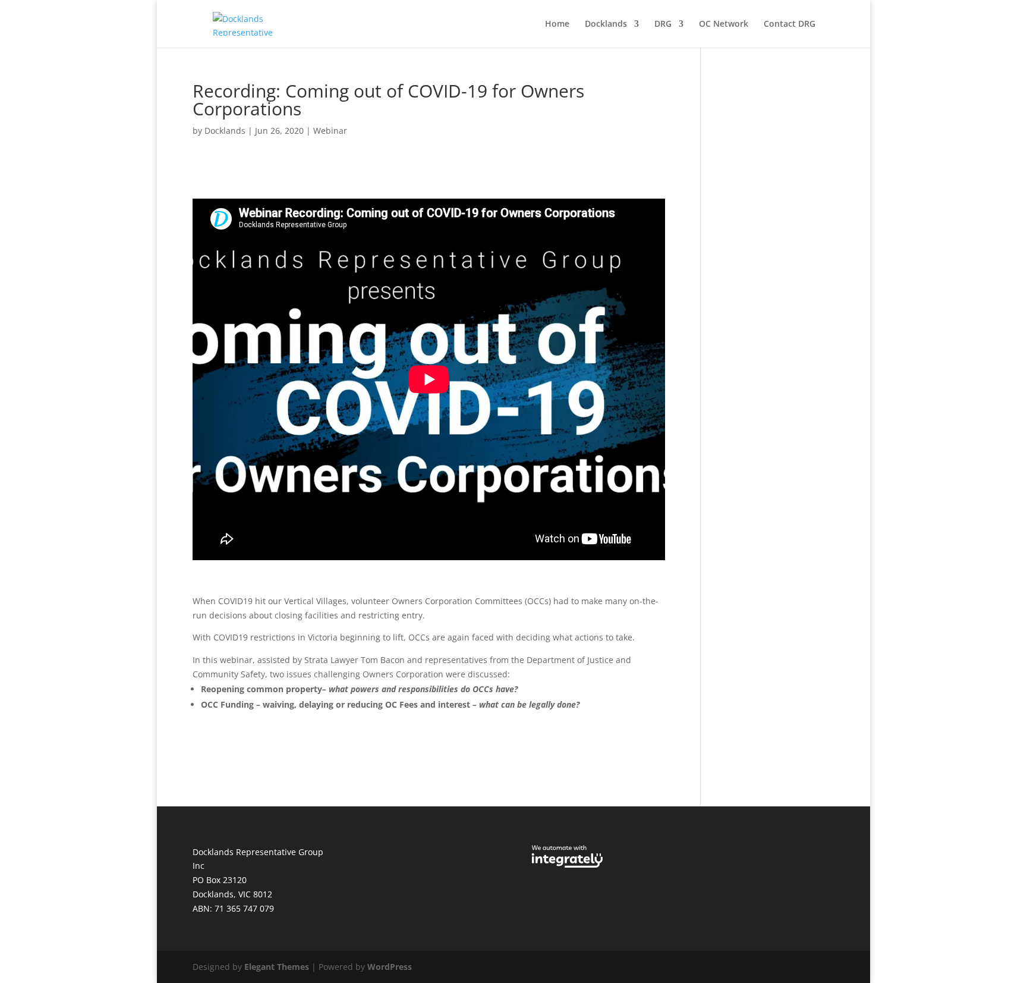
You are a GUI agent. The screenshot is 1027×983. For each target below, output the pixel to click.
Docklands (606, 24)
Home (557, 24)
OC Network (723, 24)
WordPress (389, 966)
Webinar (330, 130)
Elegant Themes (276, 966)
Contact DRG (789, 24)
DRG (663, 24)
